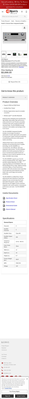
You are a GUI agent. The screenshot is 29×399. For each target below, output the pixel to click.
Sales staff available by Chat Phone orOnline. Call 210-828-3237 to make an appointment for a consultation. (14, 4)
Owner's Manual (10, 209)
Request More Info (15, 81)
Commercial (4, 350)
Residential (4, 348)
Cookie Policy (8, 388)
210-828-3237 (7, 367)
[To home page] (12, 11)
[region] (14, 388)
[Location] (22, 12)
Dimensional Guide (11, 205)
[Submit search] (25, 16)
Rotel (9, 75)
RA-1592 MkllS (8, 77)
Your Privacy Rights (14, 391)
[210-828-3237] (26, 12)
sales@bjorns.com (7, 373)
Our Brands (4, 356)
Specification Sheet (11, 198)
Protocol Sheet (10, 202)
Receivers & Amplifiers (21, 21)
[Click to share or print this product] (24, 27)
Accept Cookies (21, 396)
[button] (3, 12)
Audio (12, 21)
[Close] (27, 379)
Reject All (7, 396)
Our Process (4, 354)
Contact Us (4, 358)
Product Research (5, 21)
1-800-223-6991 (7, 370)
